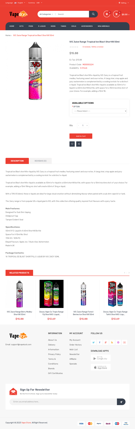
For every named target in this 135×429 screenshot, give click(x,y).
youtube (124, 342)
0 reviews (86, 47)
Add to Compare (78, 144)
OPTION (76, 107)
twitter (93, 342)
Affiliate (72, 359)
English (20, 3)
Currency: (31, 3)
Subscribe (121, 402)
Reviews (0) (40, 161)
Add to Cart (81, 136)
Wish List (73, 349)
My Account (74, 340)
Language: (9, 3)
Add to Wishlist (72, 144)
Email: (8, 344)
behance (112, 342)
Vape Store (26, 423)
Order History (75, 345)
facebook (99, 342)
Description (17, 161)
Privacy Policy (54, 354)
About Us (52, 340)
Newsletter (74, 354)
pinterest (118, 342)
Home (8, 35)
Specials (73, 364)
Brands (51, 368)
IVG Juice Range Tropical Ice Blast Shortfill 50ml (33, 35)
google (106, 342)
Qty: (71, 125)
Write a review (97, 47)
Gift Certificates (55, 373)
